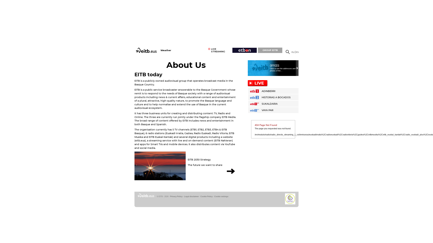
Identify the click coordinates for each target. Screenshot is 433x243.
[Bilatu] (288, 52)
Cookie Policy (206, 196)
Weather (166, 50)
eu (293, 52)
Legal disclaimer (191, 196)
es (297, 52)
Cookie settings (221, 196)
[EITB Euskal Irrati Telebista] (146, 50)
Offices (274, 66)
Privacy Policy (176, 196)
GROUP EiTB (270, 50)
